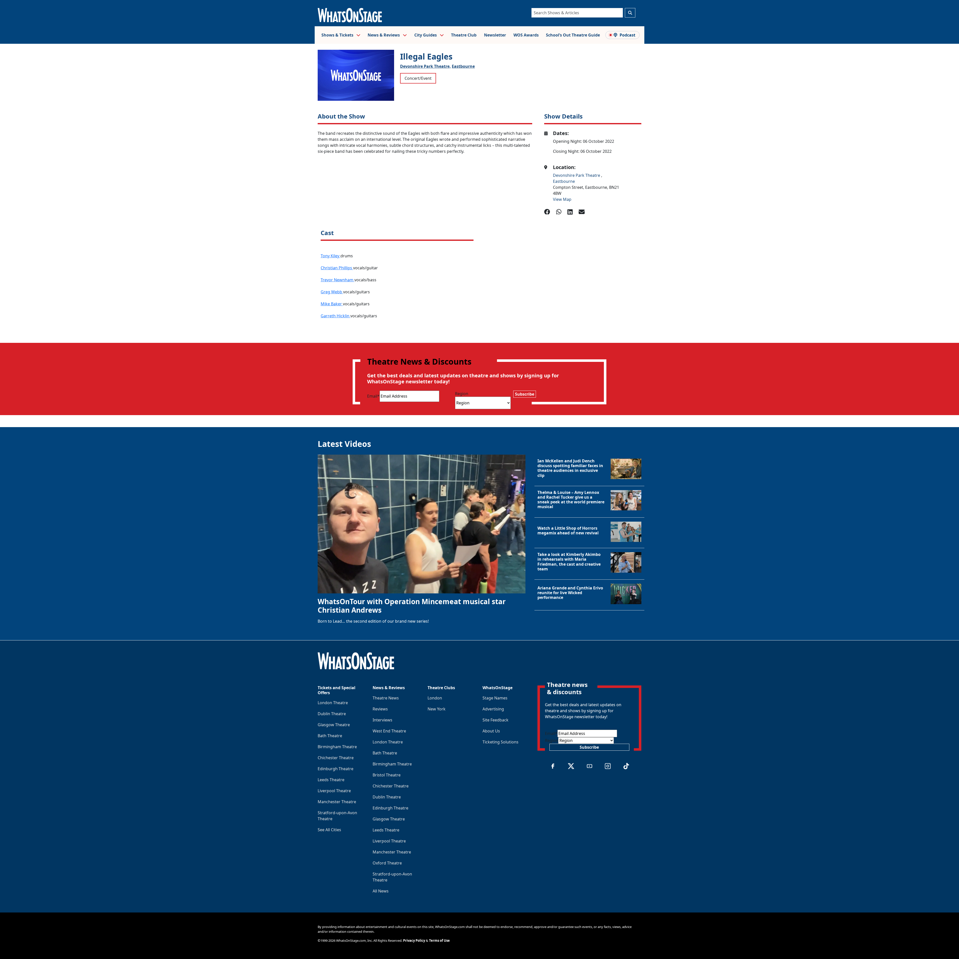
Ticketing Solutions (500, 742)
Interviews (382, 720)
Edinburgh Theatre (335, 768)
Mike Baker (332, 304)
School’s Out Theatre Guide (573, 35)
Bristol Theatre (387, 775)
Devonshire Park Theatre (577, 175)
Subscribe (524, 394)
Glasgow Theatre (334, 724)
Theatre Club (464, 35)
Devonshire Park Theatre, (425, 66)
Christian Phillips (337, 268)
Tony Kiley (330, 256)
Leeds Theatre (331, 779)
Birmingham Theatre (337, 746)
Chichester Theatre (336, 757)
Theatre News (386, 698)
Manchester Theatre (337, 801)
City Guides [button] (426, 35)
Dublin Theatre (332, 713)
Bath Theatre (330, 735)
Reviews (380, 709)
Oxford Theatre (387, 863)
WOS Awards (526, 35)
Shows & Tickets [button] (337, 35)
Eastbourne (463, 66)
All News (381, 891)
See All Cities (329, 829)
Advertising (493, 709)
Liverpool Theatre (334, 790)
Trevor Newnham (337, 280)
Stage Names (494, 698)
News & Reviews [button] (384, 35)
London (435, 698)
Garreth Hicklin (335, 316)
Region (461, 393)
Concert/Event (418, 78)
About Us (491, 731)
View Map (562, 199)
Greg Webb (332, 292)
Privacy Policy (414, 940)
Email (373, 396)
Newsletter (495, 35)
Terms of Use (439, 940)
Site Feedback (495, 720)
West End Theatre (389, 731)
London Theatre (333, 702)
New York (437, 709)
